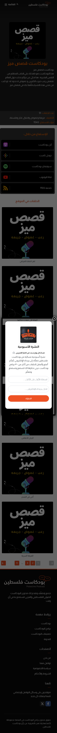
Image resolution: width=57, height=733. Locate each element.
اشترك (28, 398)
